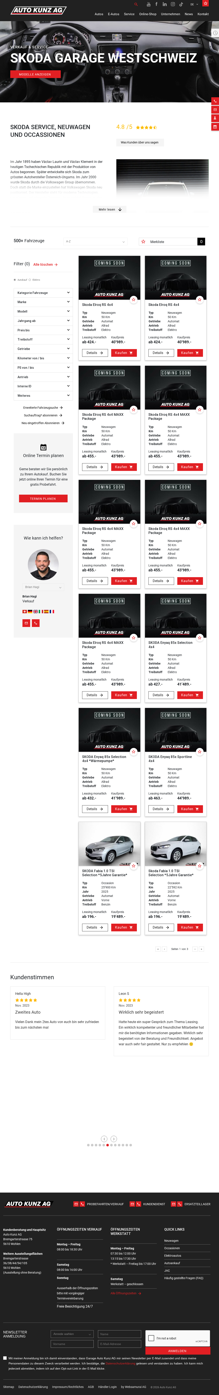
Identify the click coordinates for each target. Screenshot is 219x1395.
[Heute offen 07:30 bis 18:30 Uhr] (215, 33)
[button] (88, 1145)
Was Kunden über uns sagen (139, 142)
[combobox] (95, 241)
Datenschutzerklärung (33, 1387)
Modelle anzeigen (35, 74)
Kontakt (203, 14)
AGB (91, 1387)
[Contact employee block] (215, 118)
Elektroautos (172, 1255)
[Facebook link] (157, 4)
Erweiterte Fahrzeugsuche (40, 407)
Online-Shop (147, 14)
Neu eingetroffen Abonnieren (41, 423)
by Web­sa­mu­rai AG (133, 1387)
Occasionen (172, 1248)
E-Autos (113, 14)
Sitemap (8, 1387)
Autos (99, 14)
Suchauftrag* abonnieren (41, 415)
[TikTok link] (181, 4)
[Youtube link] (148, 4)
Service (129, 14)
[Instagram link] (173, 4)
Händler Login (107, 1387)
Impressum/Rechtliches (68, 1387)
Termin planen (43, 498)
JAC (167, 1270)
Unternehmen (170, 14)
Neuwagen (171, 1240)
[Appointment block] (215, 127)
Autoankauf (172, 1263)
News (189, 14)
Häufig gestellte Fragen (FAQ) (183, 1278)
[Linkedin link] (165, 4)
